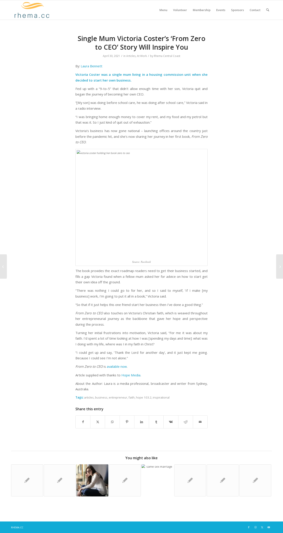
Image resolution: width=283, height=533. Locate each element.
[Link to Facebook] (248, 527)
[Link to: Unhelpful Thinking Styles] (92, 480)
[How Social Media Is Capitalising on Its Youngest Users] (3, 266)
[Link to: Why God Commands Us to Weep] (255, 480)
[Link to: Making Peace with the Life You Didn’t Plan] (125, 480)
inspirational (161, 397)
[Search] (267, 10)
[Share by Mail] (200, 422)
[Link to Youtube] (268, 527)
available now (117, 366)
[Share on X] (97, 422)
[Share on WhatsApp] (112, 422)
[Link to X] (262, 527)
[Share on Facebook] (83, 422)
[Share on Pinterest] (127, 422)
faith (131, 397)
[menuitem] (163, 10)
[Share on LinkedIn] (141, 422)
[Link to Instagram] (255, 527)
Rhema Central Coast (167, 56)
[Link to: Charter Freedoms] (158, 480)
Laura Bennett (91, 66)
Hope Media (130, 375)
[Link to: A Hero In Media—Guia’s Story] (27, 480)
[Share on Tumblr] (156, 422)
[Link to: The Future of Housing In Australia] (190, 480)
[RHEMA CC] (31, 10)
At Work (142, 56)
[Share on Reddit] (185, 422)
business (101, 397)
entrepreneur (118, 397)
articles (89, 397)
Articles (131, 56)
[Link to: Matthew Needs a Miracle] (223, 480)
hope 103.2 (143, 397)
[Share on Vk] (171, 422)
